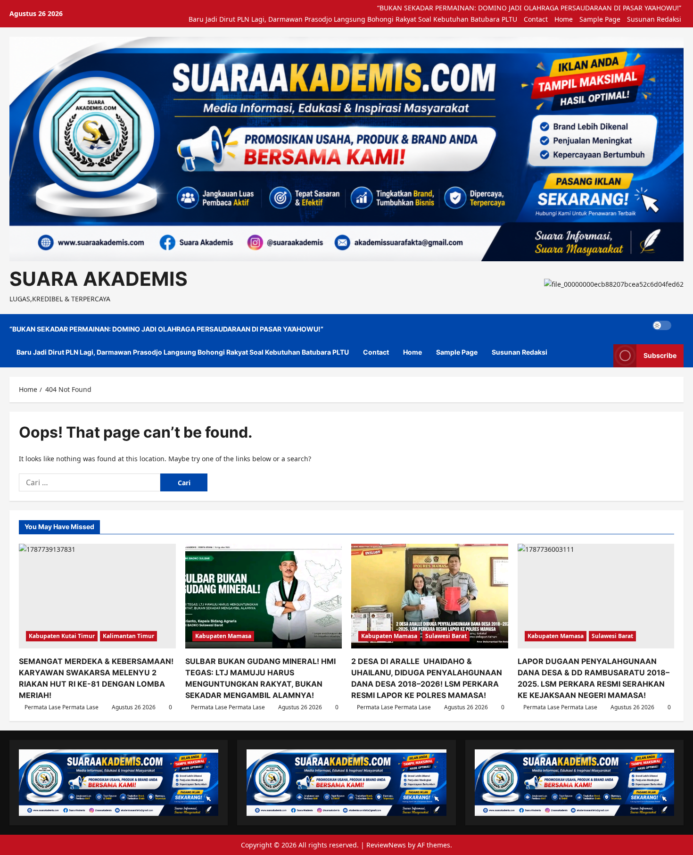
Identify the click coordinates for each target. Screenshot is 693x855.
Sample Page (599, 19)
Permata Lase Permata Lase (62, 707)
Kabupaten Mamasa (223, 636)
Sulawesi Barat (446, 636)
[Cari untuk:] (89, 482)
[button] (681, 325)
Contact (536, 19)
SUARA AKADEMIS (98, 279)
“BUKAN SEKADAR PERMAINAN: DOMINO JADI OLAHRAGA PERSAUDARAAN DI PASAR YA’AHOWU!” (529, 7)
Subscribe (660, 355)
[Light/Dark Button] (661, 325)
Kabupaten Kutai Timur (62, 636)
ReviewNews (386, 844)
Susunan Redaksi (654, 19)
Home (563, 19)
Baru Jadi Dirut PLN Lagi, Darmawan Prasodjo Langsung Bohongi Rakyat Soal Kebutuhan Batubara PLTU (353, 19)
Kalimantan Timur (128, 636)
